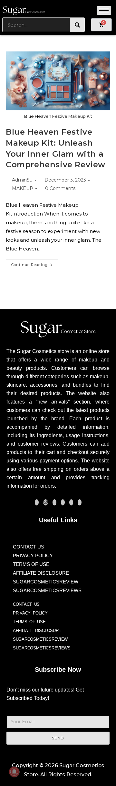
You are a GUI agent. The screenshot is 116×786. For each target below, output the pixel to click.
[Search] (77, 25)
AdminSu (22, 180)
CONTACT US (28, 546)
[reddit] (71, 502)
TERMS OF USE (31, 564)
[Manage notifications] (14, 772)
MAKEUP (22, 188)
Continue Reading (34, 263)
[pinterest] (63, 502)
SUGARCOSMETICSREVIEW (45, 581)
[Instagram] (45, 502)
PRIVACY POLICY (33, 555)
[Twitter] (54, 502)
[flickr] (80, 502)
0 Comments (60, 188)
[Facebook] (37, 502)
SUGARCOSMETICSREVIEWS (47, 590)
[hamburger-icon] (104, 10)
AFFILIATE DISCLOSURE (41, 573)
